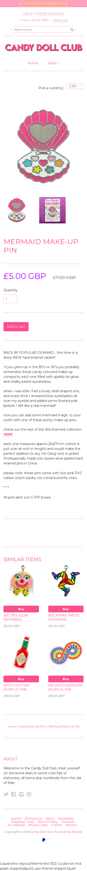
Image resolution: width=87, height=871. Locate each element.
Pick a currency (51, 88)
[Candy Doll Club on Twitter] (6, 794)
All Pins (41, 726)
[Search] (72, 29)
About (50, 818)
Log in (27, 13)
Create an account (50, 13)
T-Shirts (56, 825)
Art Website (16, 825)
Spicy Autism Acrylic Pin (16, 687)
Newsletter (66, 818)
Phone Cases (37, 825)
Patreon (71, 825)
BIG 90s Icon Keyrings (15, 617)
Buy (21, 609)
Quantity (10, 290)
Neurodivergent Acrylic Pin (65, 687)
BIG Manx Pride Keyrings (64, 617)
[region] (43, 3)
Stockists (67, 821)
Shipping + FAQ (22, 821)
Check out (60, 20)
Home (33, 63)
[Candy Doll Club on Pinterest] (29, 794)
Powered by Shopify (68, 831)
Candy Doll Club (41, 831)
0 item (35, 20)
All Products (33, 818)
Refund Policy (47, 821)
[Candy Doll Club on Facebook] (13, 794)
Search (16, 818)
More (53, 63)
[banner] (43, 47)
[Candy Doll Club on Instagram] (21, 794)
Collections (26, 726)
